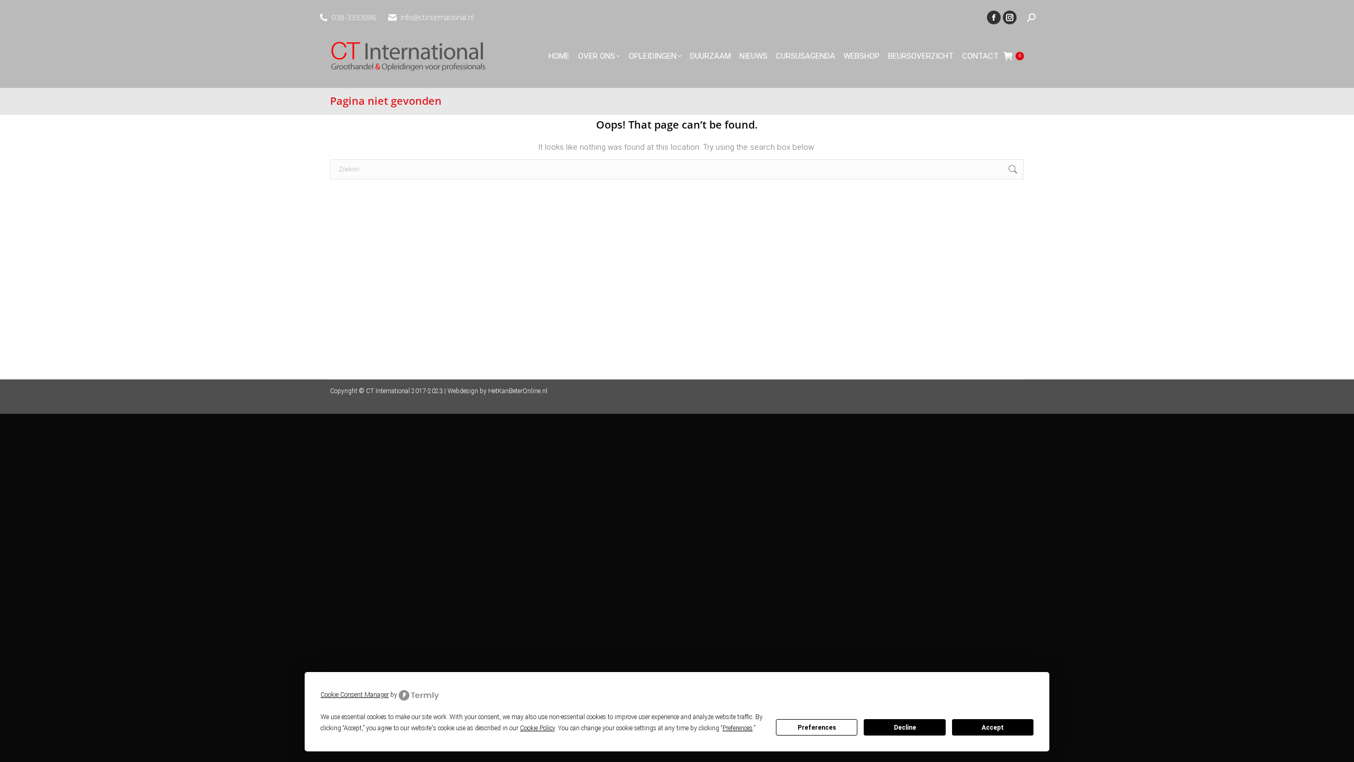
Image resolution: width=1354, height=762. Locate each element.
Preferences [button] (737, 728)
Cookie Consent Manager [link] (355, 694)
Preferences (817, 727)
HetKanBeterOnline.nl (517, 391)
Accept (993, 727)
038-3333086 (354, 17)
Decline (905, 727)
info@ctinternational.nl (437, 17)
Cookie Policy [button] (537, 728)
